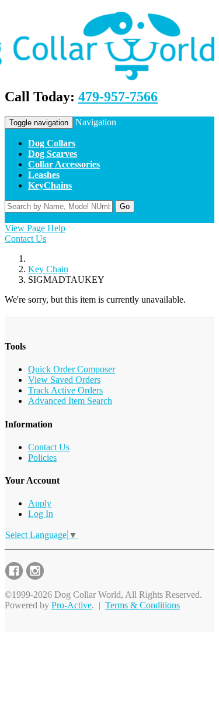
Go (125, 206)
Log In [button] (111, 217)
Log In (40, 514)
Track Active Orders (65, 390)
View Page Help (35, 228)
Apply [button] (84, 217)
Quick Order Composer (71, 369)
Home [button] (16, 217)
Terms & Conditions (142, 605)
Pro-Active (71, 605)
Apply (39, 503)
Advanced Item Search (70, 401)
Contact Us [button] (50, 217)
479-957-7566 (118, 96)
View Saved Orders (64, 380)
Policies (42, 458)
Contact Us (25, 239)
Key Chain (48, 269)
